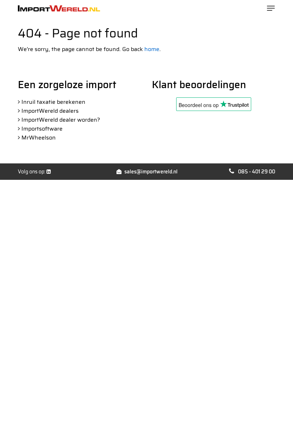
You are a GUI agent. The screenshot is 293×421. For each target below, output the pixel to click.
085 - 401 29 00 (256, 172)
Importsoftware (42, 128)
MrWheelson (38, 137)
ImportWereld (59, 8)
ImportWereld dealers (50, 110)
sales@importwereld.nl (151, 172)
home (151, 49)
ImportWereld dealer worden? (60, 119)
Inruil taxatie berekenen (53, 101)
